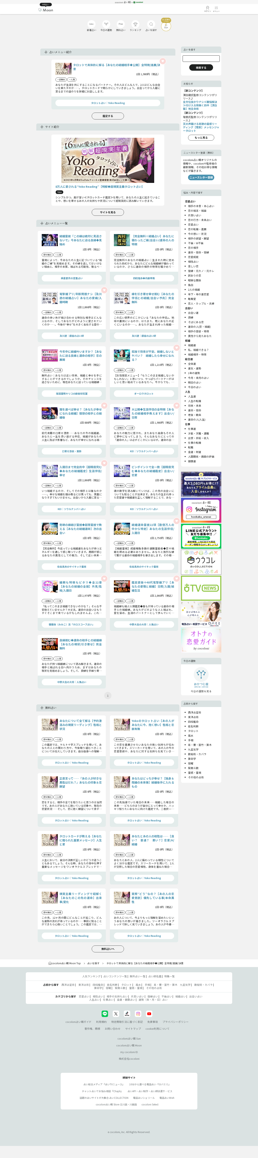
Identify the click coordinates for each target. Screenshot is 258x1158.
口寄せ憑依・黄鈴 (71, 451)
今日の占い (194, 387)
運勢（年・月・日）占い (153, 999)
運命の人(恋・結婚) (199, 327)
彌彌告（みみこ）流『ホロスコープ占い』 (72, 624)
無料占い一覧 (138, 976)
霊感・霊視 (194, 772)
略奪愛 (192, 299)
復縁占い (153, 996)
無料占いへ (107, 949)
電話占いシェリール (144, 1097)
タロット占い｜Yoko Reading (108, 103)
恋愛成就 (193, 257)
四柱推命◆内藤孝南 (144, 278)
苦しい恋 (193, 266)
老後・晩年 (194, 415)
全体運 (192, 364)
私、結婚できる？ (198, 350)
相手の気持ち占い (117, 996)
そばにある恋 (196, 322)
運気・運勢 (194, 368)
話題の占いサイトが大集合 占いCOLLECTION (104, 1097)
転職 (190, 447)
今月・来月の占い (198, 378)
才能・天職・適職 (198, 433)
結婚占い (180, 996)
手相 (190, 740)
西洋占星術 (194, 712)
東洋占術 (193, 717)
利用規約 (101, 1022)
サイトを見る (108, 212)
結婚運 (192, 345)
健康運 (192, 461)
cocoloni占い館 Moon (129, 1045)
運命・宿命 (194, 410)
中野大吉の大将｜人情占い (143, 624)
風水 (190, 735)
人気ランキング (91, 976)
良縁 (190, 317)
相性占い (193, 261)
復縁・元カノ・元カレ (201, 271)
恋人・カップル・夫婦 (201, 303)
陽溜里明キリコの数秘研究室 (71, 393)
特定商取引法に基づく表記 (127, 1022)
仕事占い (108, 999)
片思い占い (137, 996)
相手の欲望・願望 (198, 238)
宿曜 (190, 763)
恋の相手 (193, 248)
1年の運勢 (194, 373)
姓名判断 (193, 726)
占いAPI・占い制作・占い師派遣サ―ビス (150, 1091)
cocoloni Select (149, 1104)
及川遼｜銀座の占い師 (72, 335)
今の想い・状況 (197, 234)
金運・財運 (194, 452)
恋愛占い (193, 224)
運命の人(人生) (196, 419)
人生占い (94, 999)
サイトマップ (133, 1028)
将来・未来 (194, 405)
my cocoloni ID (129, 1052)
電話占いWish (166, 1097)
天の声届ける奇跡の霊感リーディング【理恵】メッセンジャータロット (201, 127)
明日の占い (194, 382)
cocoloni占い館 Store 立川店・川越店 (116, 1104)
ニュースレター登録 (201, 177)
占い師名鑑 (154, 976)
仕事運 (192, 429)
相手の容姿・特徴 (198, 331)
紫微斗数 (193, 768)
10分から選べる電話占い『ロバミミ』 (150, 1084)
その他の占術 (196, 777)
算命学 (192, 759)
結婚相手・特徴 (197, 354)
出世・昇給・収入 (198, 438)
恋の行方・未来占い (200, 220)
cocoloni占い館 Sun (129, 1038)
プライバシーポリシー (175, 1022)
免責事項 (152, 1022)
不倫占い (166, 996)
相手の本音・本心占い (201, 206)
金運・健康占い (126, 999)
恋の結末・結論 (197, 211)
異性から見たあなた (200, 336)
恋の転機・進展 (197, 229)
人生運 (192, 396)
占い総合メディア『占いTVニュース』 (104, 1084)
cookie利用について (158, 1028)
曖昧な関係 (194, 280)
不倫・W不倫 (195, 243)
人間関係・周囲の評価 (201, 456)
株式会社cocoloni (129, 1059)
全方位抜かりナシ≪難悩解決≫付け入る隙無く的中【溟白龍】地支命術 (200, 105)
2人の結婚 (194, 289)
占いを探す (93, 963)
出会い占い (195, 996)
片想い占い (194, 215)
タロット (193, 731)
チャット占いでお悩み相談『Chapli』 (102, 1091)
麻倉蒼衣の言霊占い (72, 278)
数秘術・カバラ (197, 754)
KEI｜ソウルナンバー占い (144, 451)
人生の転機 (194, 401)
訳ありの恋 (194, 275)
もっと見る (201, 137)
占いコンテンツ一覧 (115, 976)
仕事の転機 (194, 443)
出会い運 (193, 313)
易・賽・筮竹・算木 (200, 745)
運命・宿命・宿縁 (198, 252)
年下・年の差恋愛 (198, 294)
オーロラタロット (144, 393)
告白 (190, 285)
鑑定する (108, 116)
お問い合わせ (113, 1028)
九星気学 (193, 749)
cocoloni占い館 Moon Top (66, 963)
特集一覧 (169, 976)
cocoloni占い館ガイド (79, 1022)
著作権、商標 (92, 1028)
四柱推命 (193, 722)
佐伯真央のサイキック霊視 (71, 566)
